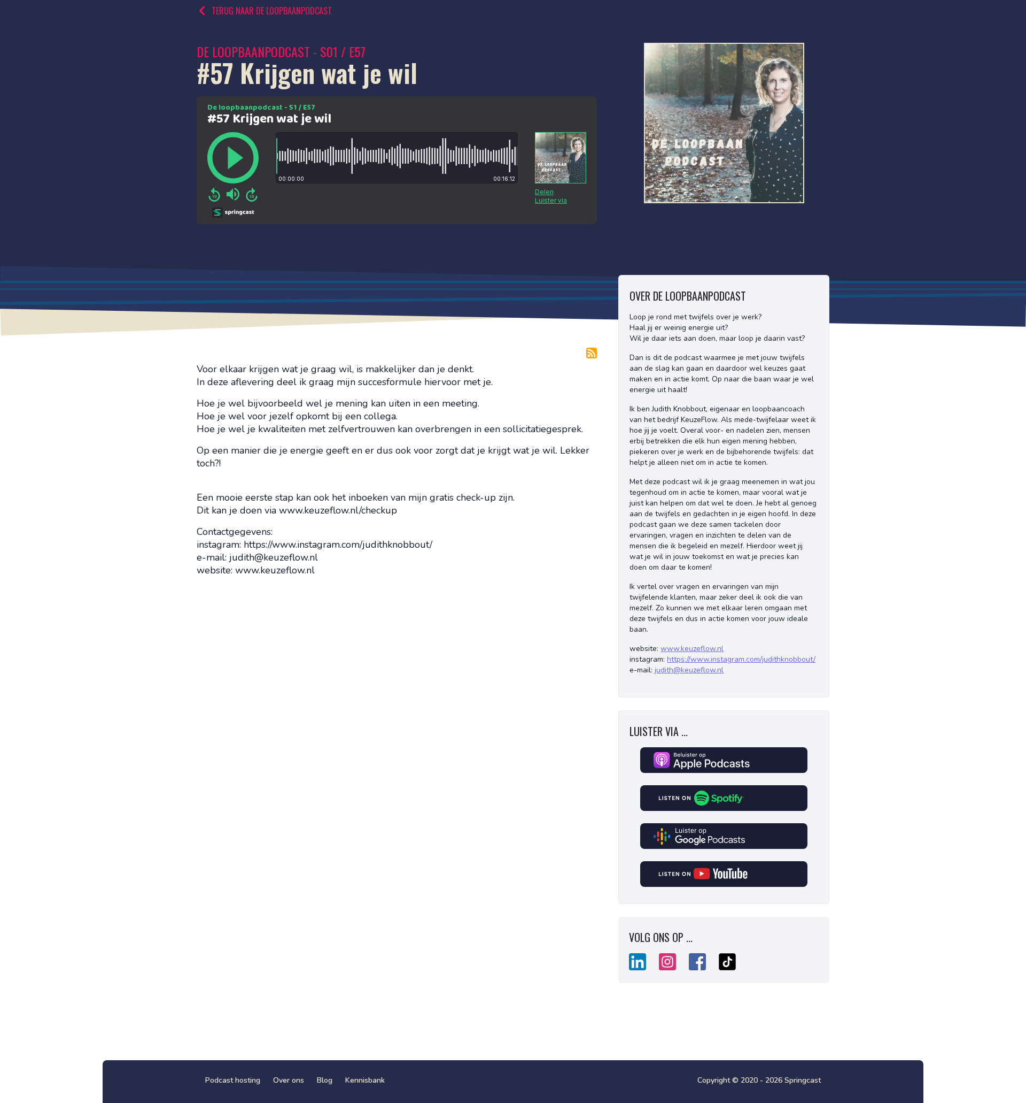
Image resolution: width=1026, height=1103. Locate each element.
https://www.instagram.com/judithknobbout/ (741, 659)
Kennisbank (365, 1080)
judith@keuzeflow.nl (689, 670)
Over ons (288, 1080)
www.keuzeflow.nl (692, 649)
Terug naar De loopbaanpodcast (272, 10)
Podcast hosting (232, 1080)
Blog (324, 1080)
